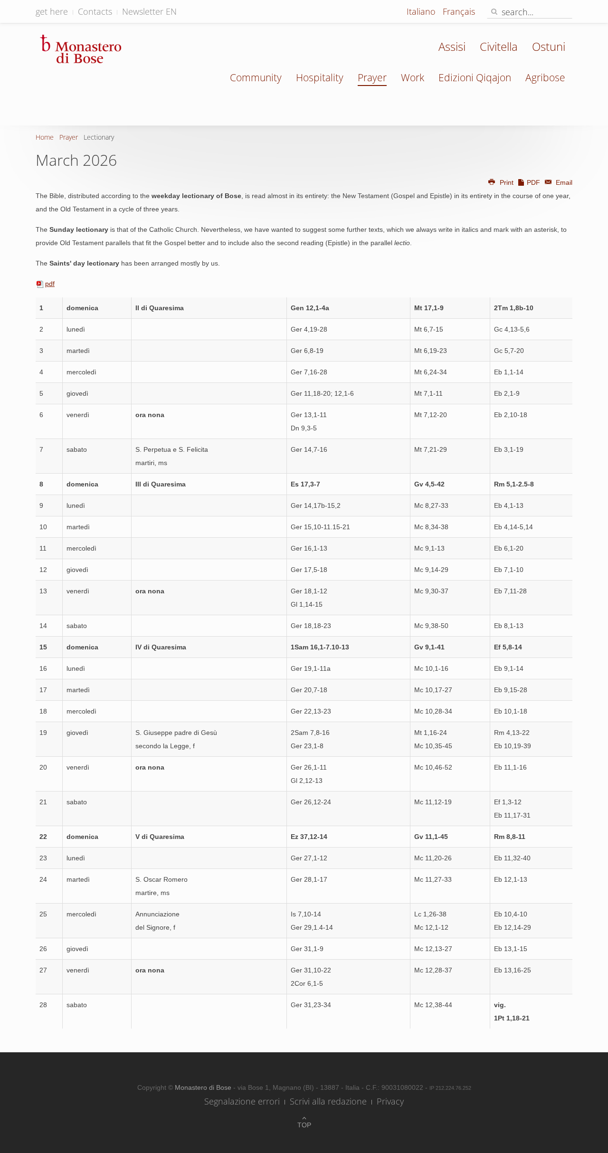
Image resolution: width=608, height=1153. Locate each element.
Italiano (422, 11)
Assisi (452, 46)
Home (45, 137)
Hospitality (319, 77)
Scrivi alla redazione (328, 1101)
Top (304, 1125)
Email (563, 182)
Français (459, 11)
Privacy (390, 1101)
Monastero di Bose (204, 1087)
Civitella (499, 46)
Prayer (372, 77)
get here (52, 11)
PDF (533, 182)
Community (256, 77)
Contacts (95, 11)
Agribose (545, 77)
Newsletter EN (149, 11)
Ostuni (548, 46)
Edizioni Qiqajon (474, 77)
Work (412, 77)
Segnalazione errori (242, 1101)
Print (506, 182)
